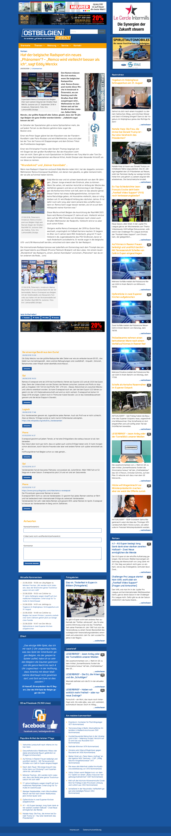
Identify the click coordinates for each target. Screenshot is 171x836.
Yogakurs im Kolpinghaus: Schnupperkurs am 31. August (41, 608)
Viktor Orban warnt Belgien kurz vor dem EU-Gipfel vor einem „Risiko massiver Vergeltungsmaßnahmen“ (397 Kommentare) (86, 774)
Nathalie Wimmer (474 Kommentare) (83, 746)
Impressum (74, 830)
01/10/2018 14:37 (28, 435)
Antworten (27, 368)
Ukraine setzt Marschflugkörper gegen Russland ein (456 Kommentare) (84, 751)
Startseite (25, 46)
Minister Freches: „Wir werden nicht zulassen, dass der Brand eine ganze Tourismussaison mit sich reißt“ (40, 587)
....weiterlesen (99, 641)
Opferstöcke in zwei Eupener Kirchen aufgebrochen (37, 627)
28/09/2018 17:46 (29, 412)
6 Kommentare (37, 69)
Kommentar (28, 546)
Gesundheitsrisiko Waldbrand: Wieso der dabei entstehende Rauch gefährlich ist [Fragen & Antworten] (40, 753)
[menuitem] (25, 45)
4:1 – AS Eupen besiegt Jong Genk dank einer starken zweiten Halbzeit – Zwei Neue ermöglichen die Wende (41, 807)
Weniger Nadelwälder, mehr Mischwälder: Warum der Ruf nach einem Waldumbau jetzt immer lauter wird (40, 793)
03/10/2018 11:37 (28, 487)
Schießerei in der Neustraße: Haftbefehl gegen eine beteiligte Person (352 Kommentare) (86, 791)
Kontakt (77, 46)
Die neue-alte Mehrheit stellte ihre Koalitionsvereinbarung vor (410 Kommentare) (85, 767)
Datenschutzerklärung (92, 830)
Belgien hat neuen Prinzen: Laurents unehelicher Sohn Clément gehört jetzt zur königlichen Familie (41, 617)
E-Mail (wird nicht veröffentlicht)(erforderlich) (42, 536)
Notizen (23, 51)
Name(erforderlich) (31, 527)
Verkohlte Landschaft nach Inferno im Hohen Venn (40, 746)
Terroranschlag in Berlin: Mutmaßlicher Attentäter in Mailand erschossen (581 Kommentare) (86, 730)
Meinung (51, 46)
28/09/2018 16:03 (29, 378)
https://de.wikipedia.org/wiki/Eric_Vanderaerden (42, 421)
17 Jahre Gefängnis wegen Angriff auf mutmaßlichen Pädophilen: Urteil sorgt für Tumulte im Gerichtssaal (40, 598)
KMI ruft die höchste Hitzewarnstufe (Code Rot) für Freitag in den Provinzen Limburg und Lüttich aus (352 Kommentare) (86, 782)
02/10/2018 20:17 (29, 467)
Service (64, 46)
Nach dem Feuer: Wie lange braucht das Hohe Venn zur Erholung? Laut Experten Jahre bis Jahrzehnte (39, 769)
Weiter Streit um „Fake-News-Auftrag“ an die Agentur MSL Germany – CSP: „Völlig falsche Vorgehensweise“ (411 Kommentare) (85, 759)
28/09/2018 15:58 (29, 355)
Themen (38, 46)
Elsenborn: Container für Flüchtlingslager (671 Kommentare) (85, 723)
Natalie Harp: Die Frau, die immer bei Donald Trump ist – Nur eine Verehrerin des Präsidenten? (40, 815)
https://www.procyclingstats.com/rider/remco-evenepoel (46, 490)
